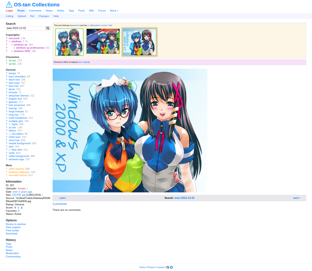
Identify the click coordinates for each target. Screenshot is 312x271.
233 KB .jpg (18, 194)
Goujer (22, 188)
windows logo (16, 159)
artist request (16, 168)
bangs (12, 73)
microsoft (14, 38)
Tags (71, 10)
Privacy (151, 267)
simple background (20, 143)
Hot (32, 16)
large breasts (16, 111)
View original (13, 227)
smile (12, 152)
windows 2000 (22, 51)
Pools (81, 10)
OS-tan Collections (37, 4)
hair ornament (17, 105)
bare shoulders (17, 76)
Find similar (12, 230)
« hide (109, 25)
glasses (13, 101)
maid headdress (18, 117)
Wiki (91, 10)
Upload (22, 16)
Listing (9, 16)
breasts (13, 92)
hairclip (13, 108)
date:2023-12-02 (185, 197)
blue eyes (14, 82)
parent (77, 25)
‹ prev (62, 197)
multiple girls (16, 121)
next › (296, 197)
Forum (102, 10)
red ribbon (17, 133)
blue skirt (17, 149)
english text (15, 98)
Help (56, 16)
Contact (160, 267)
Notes (49, 10)
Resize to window (16, 224)
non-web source (18, 175)
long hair (14, 114)
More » (114, 10)
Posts (21, 10)
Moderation (12, 253)
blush (12, 89)
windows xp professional (30, 47)
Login (9, 10)
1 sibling (91, 25)
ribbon (12, 130)
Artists (60, 10)
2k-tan (12, 60)
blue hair (14, 85)
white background (19, 156)
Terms (142, 267)
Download (11, 233)
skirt (11, 146)
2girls (15, 124)
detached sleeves (19, 95)
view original (83, 62)
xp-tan (12, 63)
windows (16, 41)
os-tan (12, 127)
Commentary (13, 256)
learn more (101, 25)
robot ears (15, 136)
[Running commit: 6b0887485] (167, 267)
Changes (44, 16)
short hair (14, 140)
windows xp (20, 44)
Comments (35, 10)
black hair (14, 79)
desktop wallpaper (19, 172)
